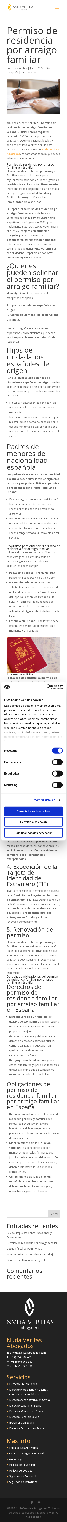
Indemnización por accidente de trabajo (31, 1254)
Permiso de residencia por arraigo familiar (32, 1243)
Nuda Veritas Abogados (23, 1447)
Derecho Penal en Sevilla (24, 1417)
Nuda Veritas (19, 68)
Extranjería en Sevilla (21, 1422)
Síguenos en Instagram (23, 1482)
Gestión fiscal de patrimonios (24, 1248)
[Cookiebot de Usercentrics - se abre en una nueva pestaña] (47, 686)
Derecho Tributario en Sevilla (26, 1428)
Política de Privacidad (22, 1465)
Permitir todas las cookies (33, 811)
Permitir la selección (33, 822)
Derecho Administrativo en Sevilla (29, 1400)
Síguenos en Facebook (23, 1476)
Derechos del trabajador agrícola (26, 1260)
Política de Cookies (20, 1470)
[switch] (57, 762)
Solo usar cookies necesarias (33, 832)
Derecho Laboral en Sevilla (25, 1405)
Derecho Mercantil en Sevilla (26, 1411)
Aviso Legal (16, 1459)
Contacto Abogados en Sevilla (27, 1453)
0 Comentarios (30, 72)
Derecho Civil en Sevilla (23, 1384)
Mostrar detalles (44, 800)
